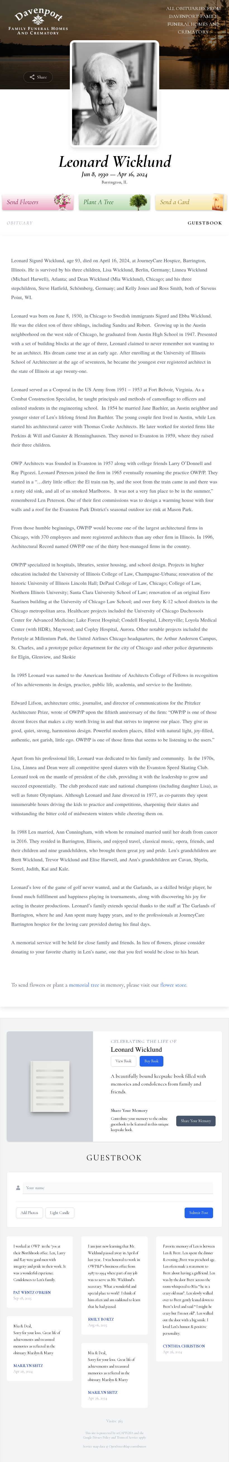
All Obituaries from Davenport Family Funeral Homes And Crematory (193, 20)
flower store (173, 985)
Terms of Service (127, 1437)
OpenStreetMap (119, 1446)
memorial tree (84, 985)
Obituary (20, 223)
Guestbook (205, 223)
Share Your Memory (196, 1120)
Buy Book (151, 1061)
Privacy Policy (101, 1437)
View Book (124, 1061)
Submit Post (198, 1212)
